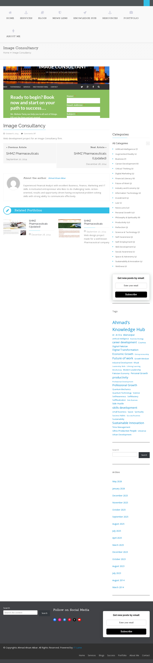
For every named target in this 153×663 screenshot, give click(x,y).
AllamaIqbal (128, 334)
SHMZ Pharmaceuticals (22, 153)
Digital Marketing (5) (124, 173)
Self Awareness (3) (124, 237)
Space (130, 411)
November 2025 (120, 502)
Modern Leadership (132, 369)
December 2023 (120, 552)
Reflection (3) (121, 227)
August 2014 (118, 580)
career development (124, 342)
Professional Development (122, 382)
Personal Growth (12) (125, 212)
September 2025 (120, 516)
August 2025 (118, 523)
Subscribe (131, 294)
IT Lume (77, 647)
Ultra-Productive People (124, 430)
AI (113, 334)
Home (6, 53)
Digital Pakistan (120, 346)
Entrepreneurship (142, 354)
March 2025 (118, 545)
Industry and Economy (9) (127, 188)
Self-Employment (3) (125, 242)
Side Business (132, 400)
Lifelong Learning (133, 366)
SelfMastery (132, 396)
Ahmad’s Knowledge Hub (128, 325)
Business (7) (120, 159)
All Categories (120, 143)
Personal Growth (139, 373)
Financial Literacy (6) (125, 178)
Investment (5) (122, 198)
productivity (120, 377)
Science (136, 393)
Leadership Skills (118, 366)
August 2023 (118, 566)
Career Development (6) (127, 164)
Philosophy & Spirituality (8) (127, 217)
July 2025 (116, 530)
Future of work (122, 358)
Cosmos (142, 342)
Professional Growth (124, 385)
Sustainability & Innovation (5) (128, 261)
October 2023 (119, 559)
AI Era (119, 334)
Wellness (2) (121, 266)
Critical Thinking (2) (124, 169)
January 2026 (118, 488)
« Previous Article (16, 147)
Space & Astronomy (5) (126, 257)
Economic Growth (122, 354)
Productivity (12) (122, 222)
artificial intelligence (120, 338)
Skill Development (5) (125, 247)
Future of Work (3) (123, 183)
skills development (124, 407)
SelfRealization (119, 400)
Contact (146, 655)
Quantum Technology (121, 393)
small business (119, 411)
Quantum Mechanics (121, 389)
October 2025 (119, 509)
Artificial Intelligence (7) (126, 149)
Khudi (136, 362)
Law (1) (118, 203)
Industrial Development (122, 362)
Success (111, 655)
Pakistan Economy (120, 373)
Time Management (121, 427)
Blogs (101, 655)
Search (147, 3)
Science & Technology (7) (127, 232)
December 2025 (120, 495)
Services (92, 655)
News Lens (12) (122, 208)
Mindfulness (117, 370)
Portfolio (122, 655)
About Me (134, 655)
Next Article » (98, 147)
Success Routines (133, 416)
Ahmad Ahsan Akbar (57, 178)
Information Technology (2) (128, 193)
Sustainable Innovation (128, 423)
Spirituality (139, 412)
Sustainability (118, 419)
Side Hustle (118, 403)
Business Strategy (136, 339)
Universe (142, 430)
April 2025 (117, 537)
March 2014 (118, 587)
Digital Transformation (125, 349)
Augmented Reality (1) (126, 154)
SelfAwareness (119, 396)
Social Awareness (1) (125, 252)
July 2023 (116, 573)
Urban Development (121, 434)
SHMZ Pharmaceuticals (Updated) (90, 156)
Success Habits (118, 415)
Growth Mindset (141, 358)
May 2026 (117, 481)
